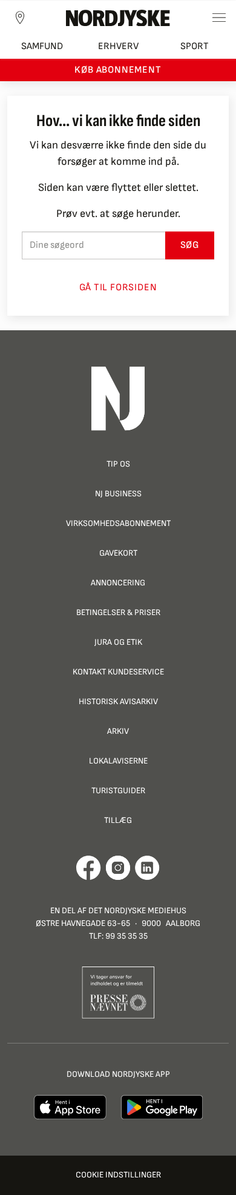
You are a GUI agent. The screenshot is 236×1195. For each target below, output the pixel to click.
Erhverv (118, 46)
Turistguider (118, 790)
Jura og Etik (118, 642)
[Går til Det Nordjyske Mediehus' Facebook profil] (88, 868)
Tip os (118, 464)
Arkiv (118, 731)
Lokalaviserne (118, 761)
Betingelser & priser (118, 612)
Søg (189, 245)
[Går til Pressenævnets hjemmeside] (118, 992)
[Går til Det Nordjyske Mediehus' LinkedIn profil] (147, 868)
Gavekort (118, 553)
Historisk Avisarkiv (118, 701)
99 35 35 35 (126, 936)
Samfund (42, 46)
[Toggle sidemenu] (219, 17)
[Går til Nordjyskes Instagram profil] (118, 868)
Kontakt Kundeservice (118, 672)
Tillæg (118, 820)
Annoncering (118, 583)
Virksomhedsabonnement (118, 523)
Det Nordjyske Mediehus (137, 910)
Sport (194, 46)
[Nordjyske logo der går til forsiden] (118, 17)
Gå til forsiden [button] (118, 287)
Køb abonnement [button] (117, 70)
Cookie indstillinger (118, 1175)
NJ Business (118, 493)
